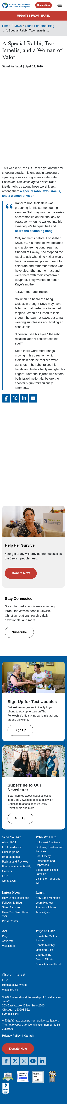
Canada (29, 1035)
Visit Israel (8, 945)
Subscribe (19, 632)
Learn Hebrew (44, 902)
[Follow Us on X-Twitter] (15, 1061)
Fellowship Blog (12, 902)
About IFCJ (9, 842)
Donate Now (43, 5)
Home (6, 26)
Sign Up (20, 730)
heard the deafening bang (34, 231)
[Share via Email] (33, 398)
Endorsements (11, 856)
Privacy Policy (11, 1035)
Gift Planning (43, 954)
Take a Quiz (43, 912)
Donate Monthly (45, 945)
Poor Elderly (43, 856)
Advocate (8, 941)
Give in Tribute (44, 959)
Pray (5, 936)
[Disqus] (33, 451)
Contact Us (9, 880)
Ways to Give (10, 989)
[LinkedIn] (42, 1061)
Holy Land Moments (48, 897)
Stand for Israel (11, 907)
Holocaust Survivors (48, 842)
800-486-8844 (10, 1013)
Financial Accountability (16, 866)
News (18, 26)
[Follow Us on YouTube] (33, 1061)
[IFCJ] (16, 5)
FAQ (5, 876)
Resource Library (46, 907)
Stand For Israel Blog (39, 26)
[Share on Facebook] (6, 398)
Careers (7, 871)
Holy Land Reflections (15, 897)
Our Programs (10, 852)
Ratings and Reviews (15, 861)
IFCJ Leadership (12, 847)
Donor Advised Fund (48, 964)
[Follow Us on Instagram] (24, 1061)
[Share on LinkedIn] (24, 398)
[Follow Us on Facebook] (6, 1061)
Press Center (10, 921)
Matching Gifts (44, 949)
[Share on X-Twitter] (15, 398)
